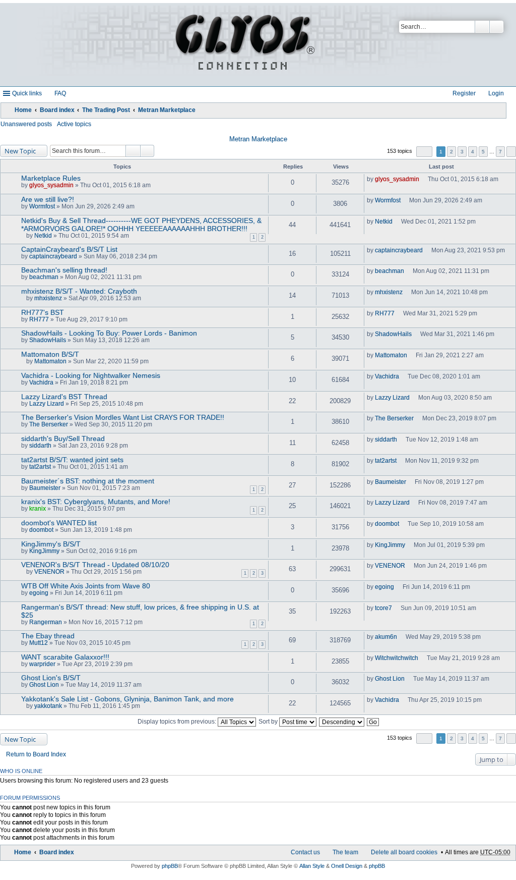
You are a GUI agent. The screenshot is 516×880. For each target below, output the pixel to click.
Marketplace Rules (51, 178)
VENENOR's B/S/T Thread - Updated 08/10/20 (95, 565)
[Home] (243, 45)
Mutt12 (38, 643)
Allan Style (312, 866)
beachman (43, 277)
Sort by (269, 722)
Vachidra (41, 382)
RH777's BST (42, 312)
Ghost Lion (44, 685)
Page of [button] (424, 151)
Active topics (74, 124)
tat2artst (40, 467)
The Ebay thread (48, 636)
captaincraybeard (53, 256)
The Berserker (48, 424)
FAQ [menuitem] (60, 93)
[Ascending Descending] (342, 722)
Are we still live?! (47, 199)
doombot (41, 530)
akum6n (386, 637)
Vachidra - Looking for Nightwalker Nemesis (90, 375)
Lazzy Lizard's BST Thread (64, 397)
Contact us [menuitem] (305, 852)
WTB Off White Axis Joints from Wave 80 (85, 586)
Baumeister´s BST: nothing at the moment (87, 481)
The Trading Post (106, 110)
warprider (42, 664)
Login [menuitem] (496, 93)
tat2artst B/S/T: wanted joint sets (72, 460)
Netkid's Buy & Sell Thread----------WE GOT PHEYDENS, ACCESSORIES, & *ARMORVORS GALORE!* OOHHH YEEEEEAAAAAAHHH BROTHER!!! (141, 224)
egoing (38, 593)
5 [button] (483, 151)
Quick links (27, 93)
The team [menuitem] (345, 852)
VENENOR (49, 572)
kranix (37, 509)
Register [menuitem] (464, 93)
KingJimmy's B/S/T (51, 544)
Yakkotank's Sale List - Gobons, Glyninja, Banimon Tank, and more (127, 699)
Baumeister (44, 488)
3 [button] (462, 151)
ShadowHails (47, 340)
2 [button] (451, 151)
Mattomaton (50, 361)
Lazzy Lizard (46, 404)
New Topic (20, 150)
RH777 (39, 319)
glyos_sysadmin (51, 185)
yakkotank (48, 706)
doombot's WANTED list (59, 523)
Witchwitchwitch (396, 658)
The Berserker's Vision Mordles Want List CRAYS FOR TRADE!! (122, 417)
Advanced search (496, 27)
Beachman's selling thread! (64, 270)
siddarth (40, 446)
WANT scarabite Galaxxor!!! (65, 657)
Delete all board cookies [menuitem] (404, 852)
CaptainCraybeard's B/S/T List (69, 249)
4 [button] (472, 151)
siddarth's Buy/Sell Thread (63, 438)
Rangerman (45, 622)
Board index (57, 110)
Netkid (43, 236)
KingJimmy (44, 551)
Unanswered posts (26, 124)
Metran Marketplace (167, 110)
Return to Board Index (36, 754)
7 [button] (500, 151)
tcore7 (383, 608)
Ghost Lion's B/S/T (51, 678)
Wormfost (42, 206)
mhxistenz (48, 298)
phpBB (170, 866)
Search (482, 27)
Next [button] (511, 151)
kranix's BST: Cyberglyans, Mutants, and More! (95, 502)
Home (23, 110)
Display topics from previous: (178, 722)
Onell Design (346, 866)
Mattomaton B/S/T (50, 354)
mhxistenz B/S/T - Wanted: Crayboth (79, 291)
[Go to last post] (423, 179)
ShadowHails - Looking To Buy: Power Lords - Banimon (109, 333)
